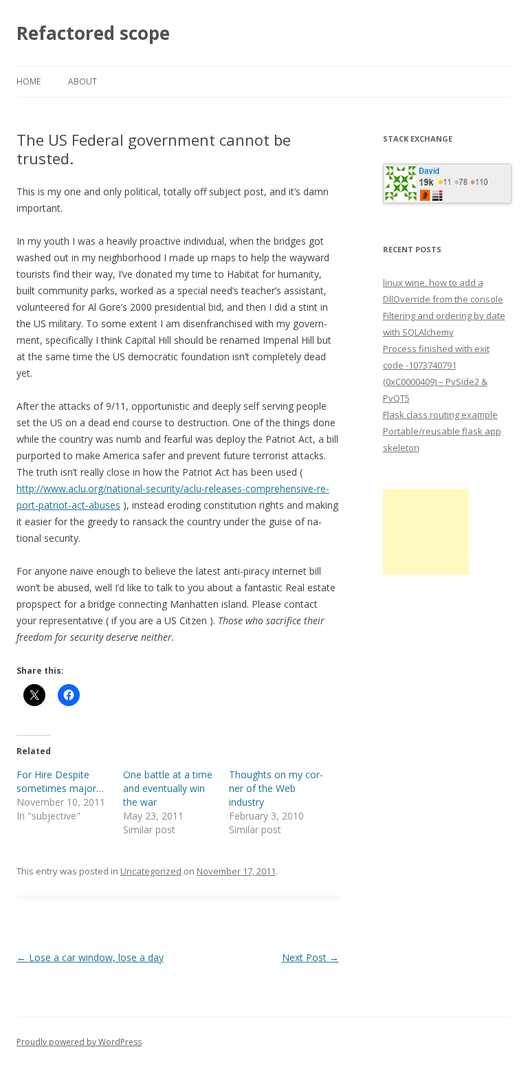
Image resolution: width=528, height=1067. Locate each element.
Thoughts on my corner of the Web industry (276, 788)
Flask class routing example (440, 414)
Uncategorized (151, 871)
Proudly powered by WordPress (79, 1042)
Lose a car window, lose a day (90, 957)
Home (28, 81)
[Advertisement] (426, 532)
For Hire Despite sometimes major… (60, 781)
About (82, 81)
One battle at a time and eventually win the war (167, 788)
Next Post (310, 957)
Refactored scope (93, 33)
